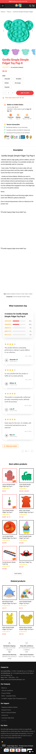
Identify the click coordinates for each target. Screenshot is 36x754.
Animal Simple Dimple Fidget (23, 12)
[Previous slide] (4, 31)
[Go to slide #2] (15, 52)
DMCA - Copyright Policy (8, 696)
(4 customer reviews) (17, 67)
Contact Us (4, 715)
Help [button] (32, 751)
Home (3, 12)
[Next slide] (32, 31)
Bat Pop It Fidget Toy (25, 562)
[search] (30, 6)
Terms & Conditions (7, 690)
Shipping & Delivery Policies (9, 707)
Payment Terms (6, 710)
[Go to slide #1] (5, 52)
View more (18, 573)
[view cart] (33, 6)
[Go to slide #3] (25, 52)
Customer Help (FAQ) (7, 718)
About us (4, 688)
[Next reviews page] (32, 451)
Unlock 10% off (4, 746)
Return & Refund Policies (8, 712)
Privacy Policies (6, 693)
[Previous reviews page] (22, 451)
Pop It (9, 12)
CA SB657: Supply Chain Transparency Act (13, 698)
